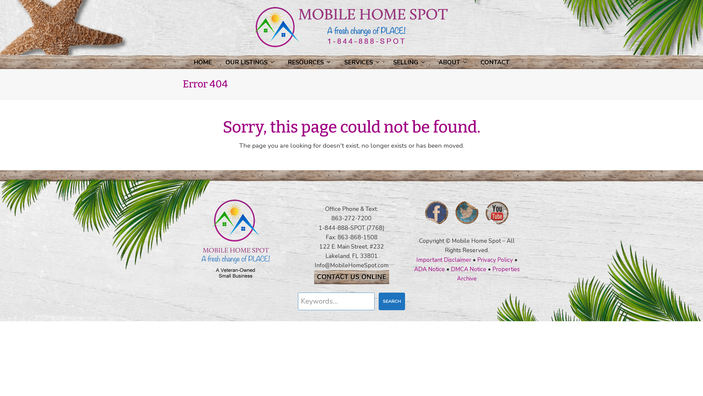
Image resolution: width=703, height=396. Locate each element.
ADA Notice (429, 269)
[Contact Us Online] (351, 282)
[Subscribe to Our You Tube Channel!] (497, 226)
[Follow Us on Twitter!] (467, 226)
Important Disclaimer (443, 260)
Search (392, 301)
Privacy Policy (495, 260)
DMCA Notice (468, 269)
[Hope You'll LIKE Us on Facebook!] (437, 226)
